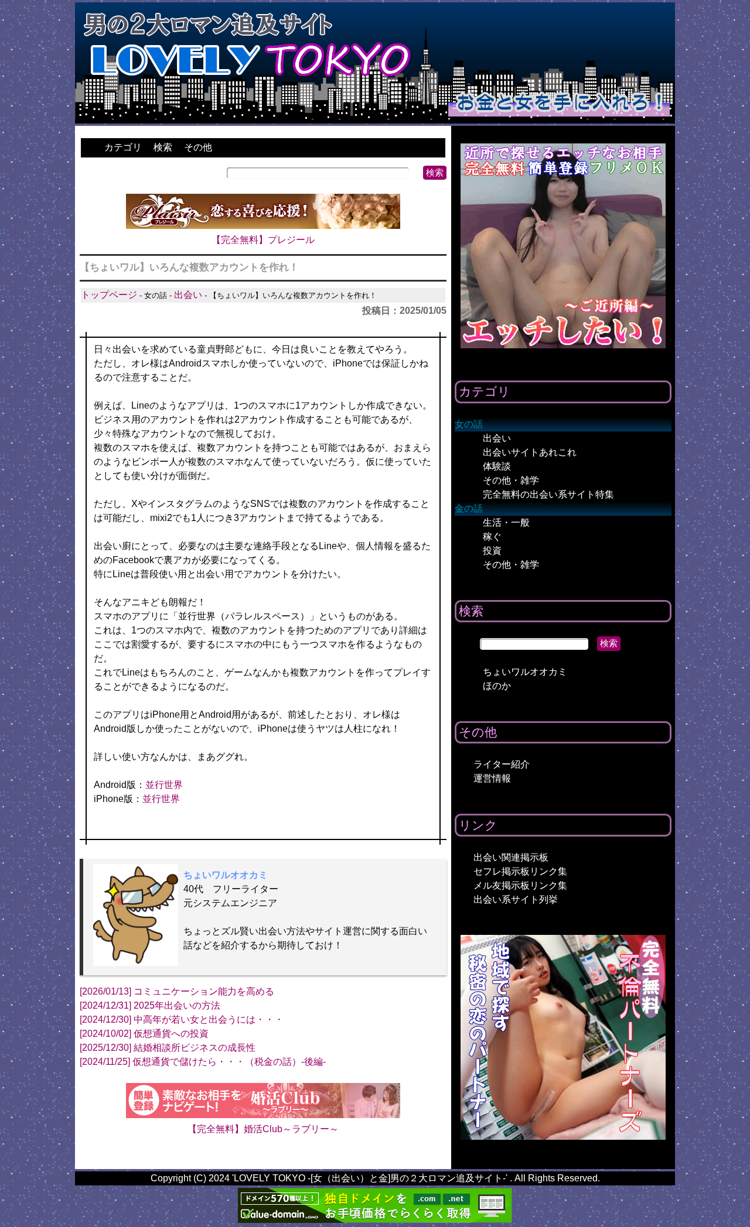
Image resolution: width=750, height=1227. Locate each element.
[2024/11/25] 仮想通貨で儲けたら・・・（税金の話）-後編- (203, 1062)
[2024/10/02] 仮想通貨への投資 (144, 1034)
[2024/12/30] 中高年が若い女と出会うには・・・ (182, 1019)
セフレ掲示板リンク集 (520, 871)
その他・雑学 (511, 480)
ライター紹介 (501, 764)
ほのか (497, 686)
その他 (198, 147)
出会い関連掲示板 (510, 857)
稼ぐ (492, 536)
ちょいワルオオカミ (525, 672)
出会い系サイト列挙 (515, 899)
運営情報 (492, 778)
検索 (163, 147)
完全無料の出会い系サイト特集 (548, 494)
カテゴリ (123, 147)
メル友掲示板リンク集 (520, 885)
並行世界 (164, 785)
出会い (188, 295)
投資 (492, 551)
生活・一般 (506, 522)
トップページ (109, 295)
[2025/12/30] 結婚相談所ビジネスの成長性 (167, 1048)
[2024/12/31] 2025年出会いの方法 (150, 1005)
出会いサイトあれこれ (530, 452)
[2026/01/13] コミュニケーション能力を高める (177, 991)
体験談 (497, 466)
